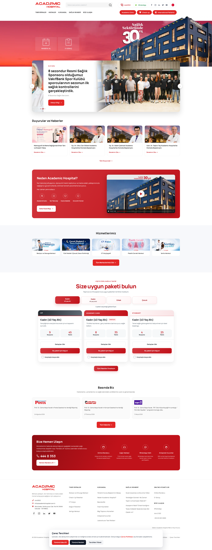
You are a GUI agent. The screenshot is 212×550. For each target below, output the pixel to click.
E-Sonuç (157, 498)
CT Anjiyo (72, 502)
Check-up (146, 12)
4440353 (127, 5)
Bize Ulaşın (87, 12)
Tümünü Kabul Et (60, 542)
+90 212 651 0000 (160, 518)
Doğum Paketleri (74, 507)
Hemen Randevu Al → (47, 463)
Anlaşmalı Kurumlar (104, 516)
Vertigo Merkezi (74, 511)
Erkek (119, 300)
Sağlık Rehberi (75, 12)
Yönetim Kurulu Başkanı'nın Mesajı (109, 493)
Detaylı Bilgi (45, 103)
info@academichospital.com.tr (45, 503)
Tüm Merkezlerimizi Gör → (106, 262)
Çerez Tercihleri (175, 537)
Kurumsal (62, 12)
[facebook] (34, 513)
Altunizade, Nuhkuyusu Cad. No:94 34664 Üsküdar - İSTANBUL (49, 507)
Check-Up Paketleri (76, 498)
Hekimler (52, 12)
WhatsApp (142, 5)
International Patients (166, 12)
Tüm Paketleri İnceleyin (106, 368)
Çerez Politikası (127, 537)
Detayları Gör (60, 344)
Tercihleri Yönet (95, 542)
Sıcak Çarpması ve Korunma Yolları (138, 493)
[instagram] (155, 5)
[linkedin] (44, 513)
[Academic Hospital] (43, 487)
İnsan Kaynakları (103, 507)
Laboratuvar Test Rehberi (106, 521)
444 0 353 (48, 456)
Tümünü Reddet (78, 542)
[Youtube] (166, 5)
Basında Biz (101, 502)
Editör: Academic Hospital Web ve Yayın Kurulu (166, 528)
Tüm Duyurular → (106, 161)
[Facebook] (151, 5)
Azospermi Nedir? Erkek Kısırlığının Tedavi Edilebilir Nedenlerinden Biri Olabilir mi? (137, 508)
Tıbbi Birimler (40, 12)
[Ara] (110, 5)
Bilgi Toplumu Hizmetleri (105, 511)
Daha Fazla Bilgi (46, 209)
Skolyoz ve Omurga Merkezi (78, 493)
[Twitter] (163, 5)
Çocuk (144, 300)
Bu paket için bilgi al (60, 351)
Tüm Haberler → (106, 425)
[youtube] (54, 513)
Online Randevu (159, 493)
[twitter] (49, 513)
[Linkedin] (159, 5)
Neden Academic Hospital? (106, 498)
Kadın (67, 300)
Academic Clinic (128, 12)
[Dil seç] (173, 5)
